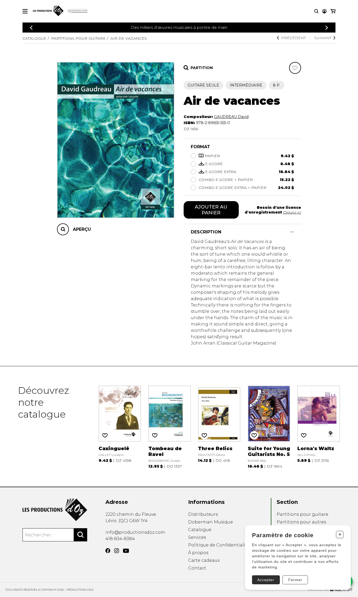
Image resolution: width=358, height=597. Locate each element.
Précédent (293, 37)
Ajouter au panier (211, 210)
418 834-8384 (120, 538)
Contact (197, 568)
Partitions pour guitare (78, 38)
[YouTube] (126, 550)
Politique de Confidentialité (219, 545)
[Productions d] (55, 509)
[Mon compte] (324, 11)
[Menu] (25, 11)
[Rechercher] (80, 534)
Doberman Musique (210, 521)
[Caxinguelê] (120, 427)
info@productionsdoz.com (135, 532)
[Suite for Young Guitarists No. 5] (269, 427)
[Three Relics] (219, 427)
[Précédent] (31, 27)
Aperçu (82, 229)
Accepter (265, 580)
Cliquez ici (292, 212)
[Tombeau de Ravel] (169, 427)
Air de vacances (129, 38)
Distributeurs (203, 514)
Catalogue (34, 38)
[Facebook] (107, 551)
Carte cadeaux (204, 560)
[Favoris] (295, 68)
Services (197, 537)
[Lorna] (318, 427)
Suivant (322, 37)
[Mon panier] (332, 11)
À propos (198, 552)
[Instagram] (116, 551)
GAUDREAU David (231, 116)
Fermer (295, 580)
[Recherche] (316, 11)
